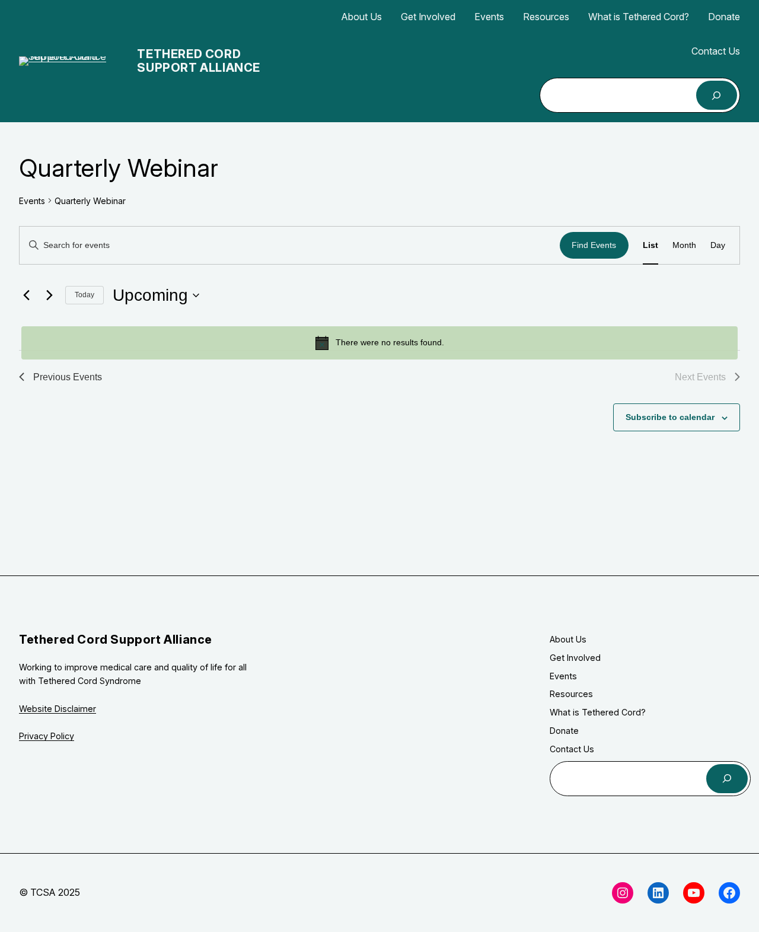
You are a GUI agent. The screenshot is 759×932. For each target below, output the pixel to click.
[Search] (716, 95)
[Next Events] (49, 295)
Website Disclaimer (57, 709)
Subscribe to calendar (670, 417)
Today (84, 295)
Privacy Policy (46, 736)
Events (32, 201)
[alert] (379, 343)
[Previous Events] (26, 295)
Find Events (594, 245)
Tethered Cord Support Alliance (198, 61)
